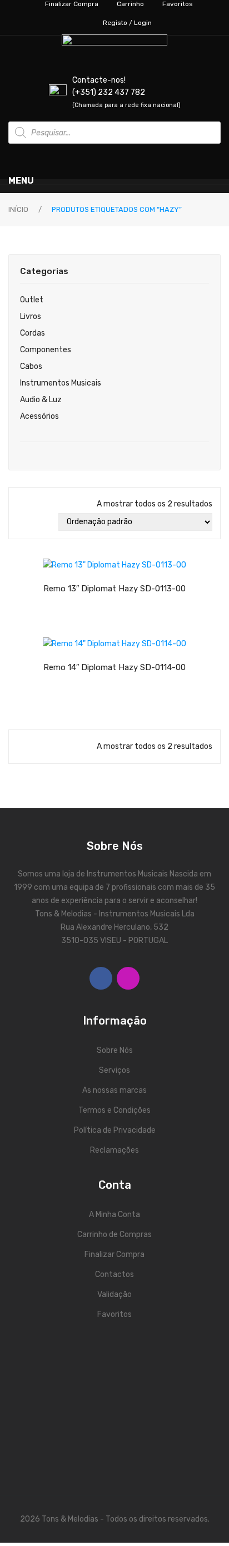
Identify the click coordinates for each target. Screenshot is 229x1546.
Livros (30, 316)
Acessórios (39, 416)
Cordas (32, 333)
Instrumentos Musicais (60, 383)
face (100, 978)
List (38, 522)
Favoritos (114, 1314)
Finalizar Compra (114, 1254)
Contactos (114, 1274)
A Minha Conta (114, 1214)
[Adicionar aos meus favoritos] (85, 562)
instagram (128, 978)
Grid (22, 522)
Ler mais (124, 562)
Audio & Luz (41, 399)
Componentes (45, 349)
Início (18, 209)
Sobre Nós (115, 1050)
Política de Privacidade (115, 1130)
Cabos (31, 366)
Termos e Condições (114, 1110)
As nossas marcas (114, 1090)
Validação (114, 1294)
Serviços (114, 1070)
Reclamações (114, 1150)
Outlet (31, 300)
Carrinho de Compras (114, 1234)
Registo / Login (127, 23)
